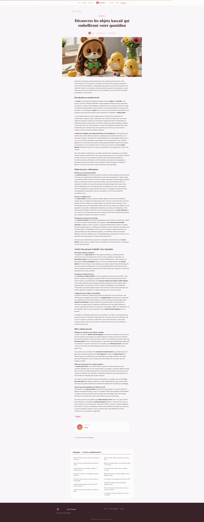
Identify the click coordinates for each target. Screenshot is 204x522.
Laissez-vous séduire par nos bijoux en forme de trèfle (86, 490)
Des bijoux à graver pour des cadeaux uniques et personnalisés (86, 479)
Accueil (74, 11)
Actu (79, 2)
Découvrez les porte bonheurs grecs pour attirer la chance (86, 463)
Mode (117, 2)
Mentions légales (113, 508)
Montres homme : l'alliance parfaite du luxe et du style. (116, 458)
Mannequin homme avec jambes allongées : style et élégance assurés (117, 474)
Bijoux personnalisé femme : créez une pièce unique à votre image (117, 463)
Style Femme (71, 509)
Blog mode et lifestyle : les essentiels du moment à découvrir (86, 474)
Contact (122, 508)
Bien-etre (90, 2)
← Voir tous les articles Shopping (84, 437)
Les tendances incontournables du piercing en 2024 (117, 479)
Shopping (123, 2)
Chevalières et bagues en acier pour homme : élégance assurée (115, 483)
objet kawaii (78, 140)
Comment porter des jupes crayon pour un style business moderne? (85, 485)
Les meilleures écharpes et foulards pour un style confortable (116, 494)
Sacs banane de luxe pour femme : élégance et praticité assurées (85, 469)
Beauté (84, 2)
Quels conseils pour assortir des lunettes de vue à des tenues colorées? (116, 488)
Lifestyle (111, 2)
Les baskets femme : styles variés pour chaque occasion (115, 469)
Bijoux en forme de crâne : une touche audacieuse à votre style (87, 458)
